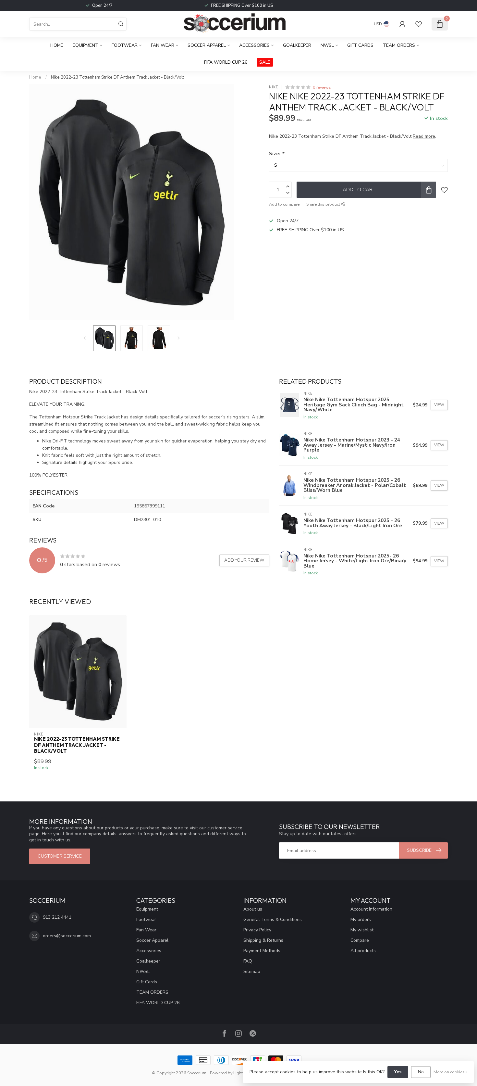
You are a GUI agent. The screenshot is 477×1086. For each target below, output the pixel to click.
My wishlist (361, 930)
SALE (264, 62)
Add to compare (284, 204)
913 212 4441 (57, 917)
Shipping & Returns (263, 940)
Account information (371, 909)
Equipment (85, 45)
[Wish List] (418, 24)
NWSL (327, 45)
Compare (359, 940)
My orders (360, 919)
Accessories (254, 45)
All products (363, 951)
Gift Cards (360, 45)
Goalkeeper (297, 45)
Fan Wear (162, 45)
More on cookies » (450, 1072)
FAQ (247, 961)
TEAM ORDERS (399, 45)
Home (56, 45)
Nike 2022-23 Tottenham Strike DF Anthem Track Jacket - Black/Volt (117, 77)
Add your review (244, 560)
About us (252, 909)
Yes (397, 1072)
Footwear (125, 45)
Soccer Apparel (207, 45)
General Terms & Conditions (272, 919)
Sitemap (251, 971)
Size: (276, 153)
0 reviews (322, 87)
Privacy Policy (257, 930)
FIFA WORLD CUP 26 (225, 62)
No (421, 1072)
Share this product (323, 204)
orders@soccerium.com (67, 936)
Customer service (60, 856)
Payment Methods (261, 951)
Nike (273, 87)
